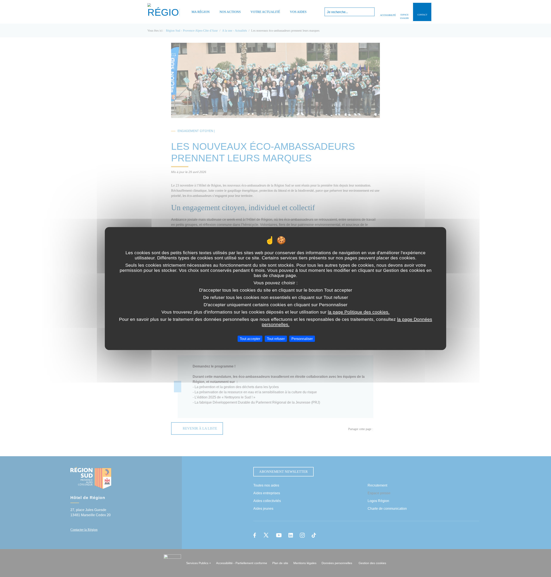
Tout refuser (276, 339)
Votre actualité (265, 12)
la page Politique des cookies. (359, 311)
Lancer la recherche (371, 12)
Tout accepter (250, 339)
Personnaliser (302, 339)
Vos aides (298, 12)
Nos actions (230, 12)
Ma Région (201, 12)
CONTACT (422, 15)
